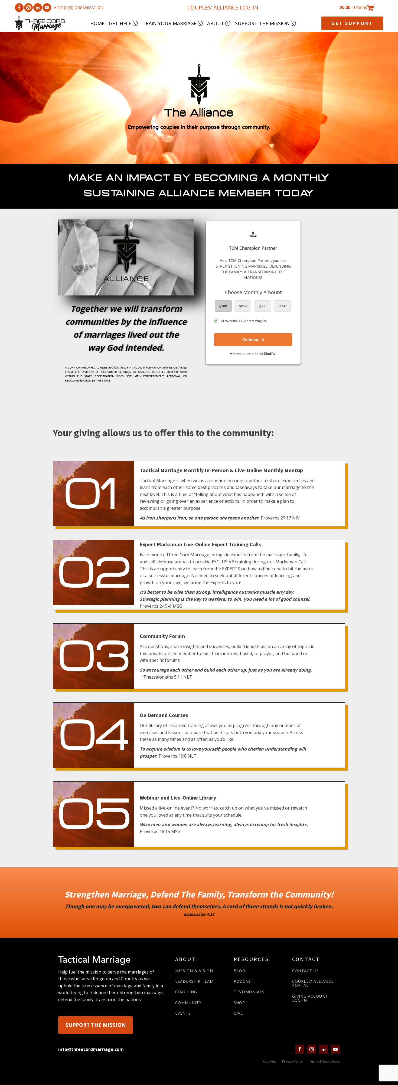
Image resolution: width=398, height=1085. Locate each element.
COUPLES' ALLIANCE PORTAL (313, 983)
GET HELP (120, 23)
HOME (97, 23)
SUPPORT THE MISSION (262, 23)
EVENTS (183, 1013)
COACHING (186, 992)
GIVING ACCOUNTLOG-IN (310, 998)
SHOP (239, 1003)
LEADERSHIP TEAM (194, 981)
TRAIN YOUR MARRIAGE (169, 23)
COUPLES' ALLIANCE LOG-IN (222, 7)
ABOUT (215, 23)
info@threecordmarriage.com (91, 1049)
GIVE (238, 1013)
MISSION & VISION (194, 971)
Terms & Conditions (324, 1061)
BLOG (239, 971)
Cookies (269, 1061)
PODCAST (243, 981)
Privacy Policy (292, 1061)
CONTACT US (305, 971)
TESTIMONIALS (249, 992)
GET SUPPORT (352, 23)
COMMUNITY (188, 1003)
